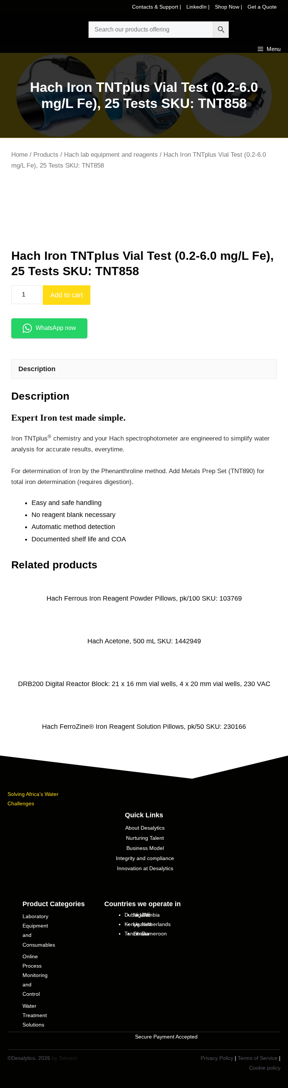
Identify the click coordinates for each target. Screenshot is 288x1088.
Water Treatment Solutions (34, 1015)
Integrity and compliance (145, 858)
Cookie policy (264, 1068)
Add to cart (66, 295)
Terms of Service (258, 1058)
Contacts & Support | (157, 7)
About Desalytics (145, 828)
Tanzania (135, 934)
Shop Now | (229, 7)
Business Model (145, 848)
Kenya (132, 924)
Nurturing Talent (145, 838)
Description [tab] (37, 369)
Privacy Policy (217, 1058)
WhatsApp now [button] (56, 328)
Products (45, 154)
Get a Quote (262, 7)
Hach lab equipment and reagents (111, 154)
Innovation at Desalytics (145, 868)
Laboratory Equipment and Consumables (38, 930)
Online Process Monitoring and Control (35, 975)
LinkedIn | (198, 7)
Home (19, 154)
